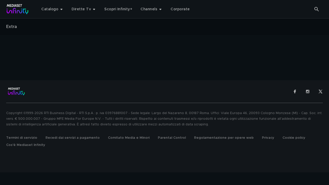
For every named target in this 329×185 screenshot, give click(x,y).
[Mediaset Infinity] (17, 9)
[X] (320, 91)
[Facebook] (295, 91)
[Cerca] (317, 9)
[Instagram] (307, 91)
